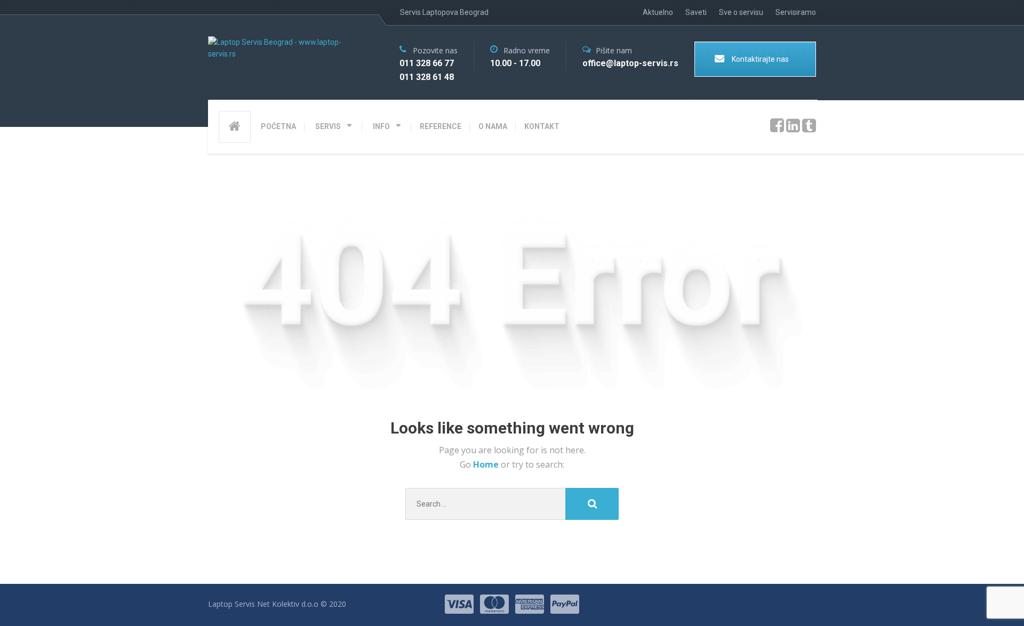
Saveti (696, 12)
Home (487, 464)
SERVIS (328, 126)
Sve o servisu (741, 12)
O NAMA (492, 126)
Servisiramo (795, 12)
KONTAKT (541, 126)
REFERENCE (440, 126)
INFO (381, 126)
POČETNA (278, 126)
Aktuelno (658, 12)
